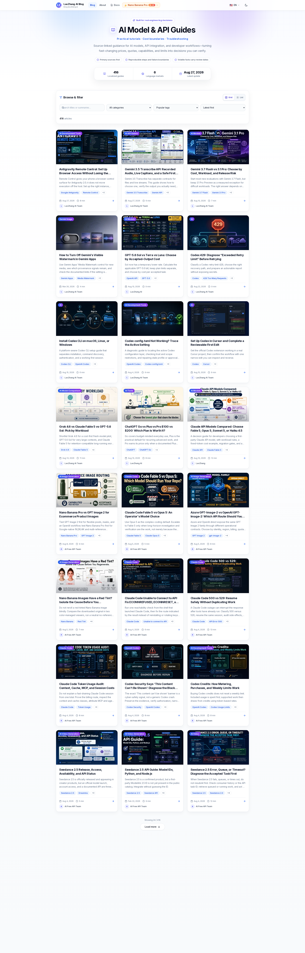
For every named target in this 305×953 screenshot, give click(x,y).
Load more (150, 826)
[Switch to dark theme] (246, 5)
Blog (92, 5)
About (102, 5)
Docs (117, 5)
